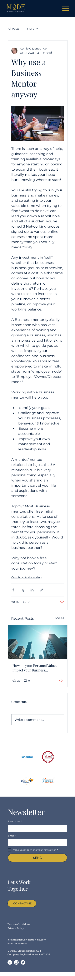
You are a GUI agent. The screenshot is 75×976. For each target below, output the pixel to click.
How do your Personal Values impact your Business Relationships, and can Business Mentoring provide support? (37, 667)
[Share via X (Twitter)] (22, 590)
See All (59, 618)
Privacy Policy (16, 928)
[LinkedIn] (10, 962)
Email (12, 835)
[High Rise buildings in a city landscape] (37, 642)
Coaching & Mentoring (26, 577)
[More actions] (61, 50)
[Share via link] (41, 590)
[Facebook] (23, 962)
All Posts (13, 28)
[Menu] (65, 8)
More (30, 28)
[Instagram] (16, 962)
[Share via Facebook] (13, 590)
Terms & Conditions (19, 924)
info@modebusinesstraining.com (27, 939)
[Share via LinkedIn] (32, 590)
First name (15, 821)
